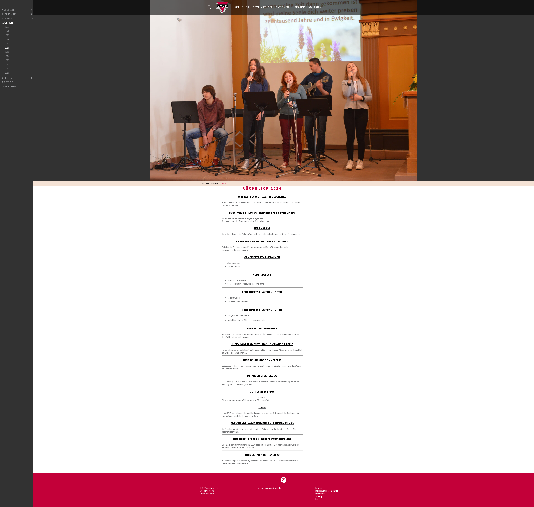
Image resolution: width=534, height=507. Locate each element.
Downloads (320, 493)
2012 (6, 64)
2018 (6, 39)
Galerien (315, 7)
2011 (6, 68)
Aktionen (282, 7)
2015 (6, 52)
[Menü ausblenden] (3, 3)
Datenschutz (332, 490)
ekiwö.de (7, 82)
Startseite (204, 183)
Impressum (320, 490)
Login (317, 499)
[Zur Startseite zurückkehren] (222, 3)
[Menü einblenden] (202, 8)
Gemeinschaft (262, 7)
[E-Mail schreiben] (283, 480)
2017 (6, 43)
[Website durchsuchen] (209, 8)
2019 (6, 35)
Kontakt (318, 488)
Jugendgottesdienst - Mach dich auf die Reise (262, 344)
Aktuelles (241, 7)
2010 (6, 73)
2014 (6, 56)
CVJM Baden (9, 86)
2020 (6, 31)
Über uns (299, 7)
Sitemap (318, 496)
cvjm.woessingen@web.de (269, 488)
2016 (6, 47)
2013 (6, 60)
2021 (6, 27)
